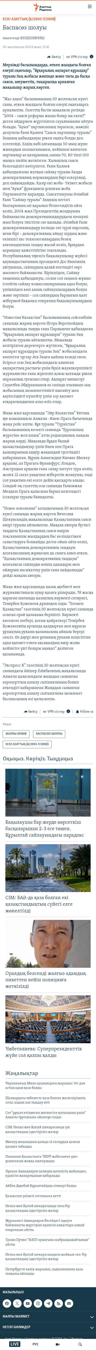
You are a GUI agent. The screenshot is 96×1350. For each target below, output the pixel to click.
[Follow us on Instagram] (38, 1303)
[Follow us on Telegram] (48, 1303)
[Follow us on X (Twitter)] (17, 1303)
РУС (36, 1344)
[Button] (54, 57)
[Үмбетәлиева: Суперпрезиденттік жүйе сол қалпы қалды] (48, 1019)
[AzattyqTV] (57, 1344)
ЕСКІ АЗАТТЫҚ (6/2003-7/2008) (29, 19)
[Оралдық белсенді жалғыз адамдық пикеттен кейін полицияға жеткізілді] (48, 944)
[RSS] (58, 1303)
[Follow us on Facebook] (7, 1303)
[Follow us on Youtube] (27, 1303)
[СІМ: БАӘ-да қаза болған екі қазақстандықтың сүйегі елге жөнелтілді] (48, 868)
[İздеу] (80, 1344)
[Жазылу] (69, 1303)
